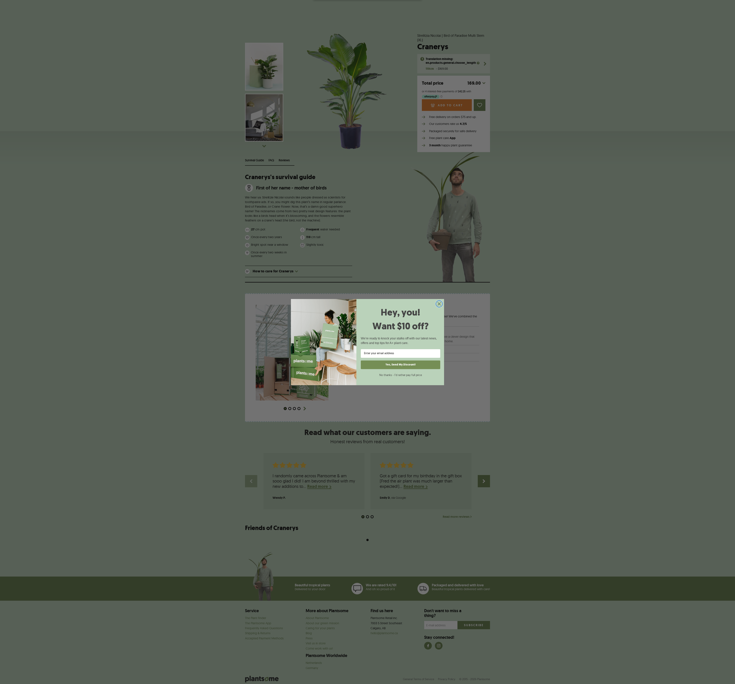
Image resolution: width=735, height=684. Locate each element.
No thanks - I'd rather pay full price (400, 375)
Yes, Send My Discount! (400, 364)
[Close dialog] (439, 304)
